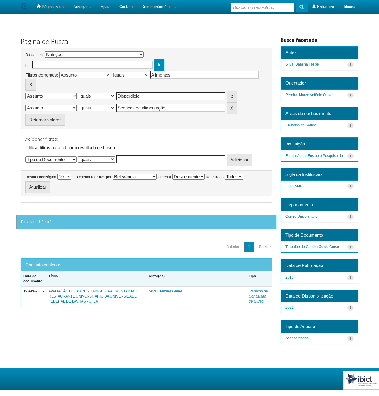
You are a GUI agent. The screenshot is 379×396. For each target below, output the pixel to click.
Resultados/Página (40, 177)
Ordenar (164, 177)
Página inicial (53, 6)
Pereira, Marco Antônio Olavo (309, 95)
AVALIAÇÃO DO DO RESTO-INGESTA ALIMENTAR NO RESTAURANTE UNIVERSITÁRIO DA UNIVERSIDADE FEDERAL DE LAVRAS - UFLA (93, 296)
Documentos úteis (158, 6)
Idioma (349, 6)
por (28, 65)
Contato (126, 6)
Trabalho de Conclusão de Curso (258, 296)
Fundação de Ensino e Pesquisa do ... (315, 156)
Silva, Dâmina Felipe (165, 291)
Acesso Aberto (297, 338)
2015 (289, 277)
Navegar (81, 6)
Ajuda (105, 6)
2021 (289, 308)
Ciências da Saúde (300, 125)
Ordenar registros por (94, 177)
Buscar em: (34, 55)
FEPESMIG (294, 186)
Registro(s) (215, 177)
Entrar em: (326, 6)
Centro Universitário (301, 216)
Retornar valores (45, 119)
